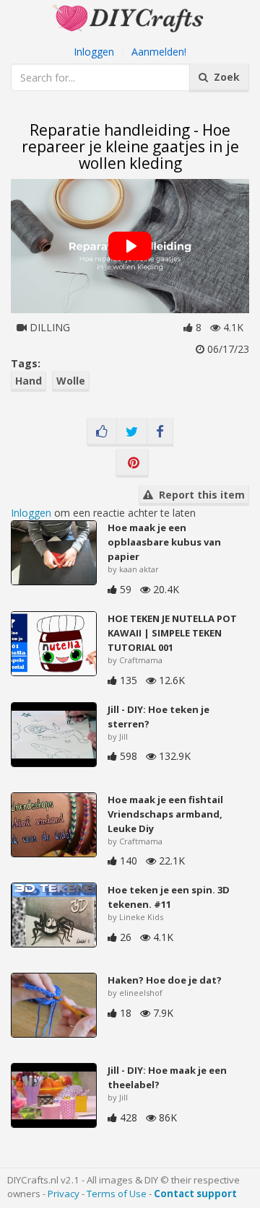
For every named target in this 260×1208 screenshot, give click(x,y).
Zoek (224, 77)
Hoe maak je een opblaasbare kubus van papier (164, 542)
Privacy (63, 1193)
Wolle (70, 381)
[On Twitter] (131, 432)
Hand (28, 381)
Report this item (199, 495)
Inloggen (94, 51)
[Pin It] (132, 463)
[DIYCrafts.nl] (130, 17)
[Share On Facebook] (160, 432)
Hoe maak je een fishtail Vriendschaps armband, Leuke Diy (165, 814)
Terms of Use (117, 1193)
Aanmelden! (158, 51)
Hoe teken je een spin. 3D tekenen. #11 (169, 897)
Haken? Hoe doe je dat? (165, 979)
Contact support (195, 1193)
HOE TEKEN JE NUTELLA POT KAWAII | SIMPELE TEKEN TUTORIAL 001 (172, 633)
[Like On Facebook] (102, 432)
